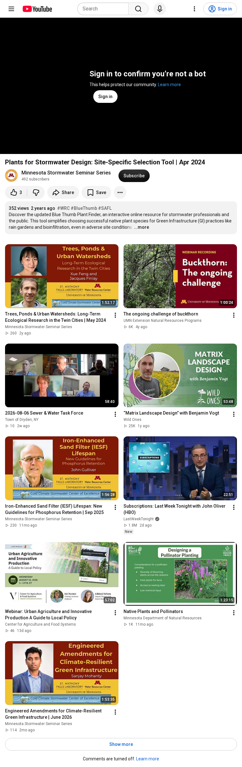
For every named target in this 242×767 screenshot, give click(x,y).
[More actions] (120, 192)
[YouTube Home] (37, 9)
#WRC (63, 208)
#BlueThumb (84, 208)
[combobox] (105, 9)
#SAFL (105, 208)
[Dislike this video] (36, 192)
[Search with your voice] (159, 9)
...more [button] (141, 227)
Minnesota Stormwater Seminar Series (66, 173)
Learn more (169, 84)
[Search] (138, 9)
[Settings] (194, 9)
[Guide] (11, 9)
